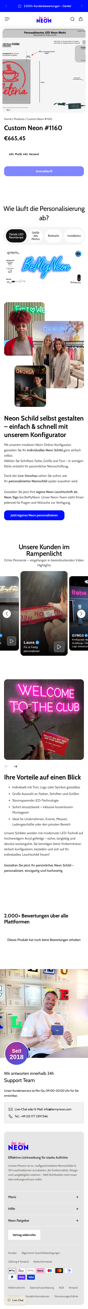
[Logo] (44, 19)
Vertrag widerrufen (24, 1235)
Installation (74, 236)
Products (19, 119)
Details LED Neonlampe (16, 235)
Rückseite (53, 236)
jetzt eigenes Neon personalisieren (34, 515)
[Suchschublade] (72, 19)
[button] (7, 614)
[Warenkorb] (81, 19)
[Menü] (7, 19)
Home (8, 119)
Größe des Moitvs (36, 236)
